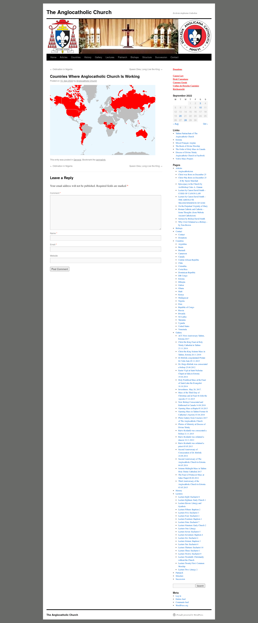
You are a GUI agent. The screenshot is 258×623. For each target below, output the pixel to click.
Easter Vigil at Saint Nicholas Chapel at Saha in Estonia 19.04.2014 (190, 373)
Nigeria (181, 300)
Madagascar (183, 297)
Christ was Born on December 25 (192, 174)
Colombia (182, 266)
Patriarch (122, 57)
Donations (177, 69)
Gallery (98, 57)
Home (53, 57)
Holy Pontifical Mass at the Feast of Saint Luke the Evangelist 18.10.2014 (192, 383)
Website (54, 255)
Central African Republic (188, 259)
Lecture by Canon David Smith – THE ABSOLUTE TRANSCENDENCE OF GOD (192, 199)
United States (183, 326)
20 (180, 115)
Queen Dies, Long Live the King (145, 69)
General (77, 159)
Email (53, 244)
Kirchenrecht (179, 89)
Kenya (181, 294)
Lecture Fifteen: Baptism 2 (189, 509)
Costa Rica (182, 269)
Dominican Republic (186, 272)
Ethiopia (181, 281)
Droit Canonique (180, 79)
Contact (174, 57)
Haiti (180, 291)
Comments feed (182, 602)
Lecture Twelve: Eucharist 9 (189, 553)
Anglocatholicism (185, 171)
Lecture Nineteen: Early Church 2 (192, 525)
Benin (180, 247)
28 (185, 120)
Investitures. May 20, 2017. (189, 389)
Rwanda (181, 313)
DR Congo (182, 275)
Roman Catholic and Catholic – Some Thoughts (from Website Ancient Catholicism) (191, 212)
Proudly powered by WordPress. (190, 614)
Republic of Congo (186, 307)
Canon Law (178, 75)
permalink (100, 159)
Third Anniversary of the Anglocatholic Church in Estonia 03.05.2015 (191, 484)
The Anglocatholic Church (79, 12)
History (87, 57)
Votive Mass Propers (184, 158)
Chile (180, 262)
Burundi (181, 250)
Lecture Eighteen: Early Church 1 (192, 500)
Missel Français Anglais (186, 142)
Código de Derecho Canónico (186, 85)
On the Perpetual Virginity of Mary (193, 206)
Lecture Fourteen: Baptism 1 (190, 518)
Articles (64, 57)
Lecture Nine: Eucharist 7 (188, 522)
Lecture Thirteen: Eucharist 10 (190, 547)
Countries (76, 57)
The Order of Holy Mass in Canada (190, 149)
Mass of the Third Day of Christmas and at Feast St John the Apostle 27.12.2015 (192, 395)
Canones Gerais (180, 82)
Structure (147, 57)
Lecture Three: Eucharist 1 (189, 550)
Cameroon (182, 253)
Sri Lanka (182, 316)
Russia (181, 310)
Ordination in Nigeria (61, 69)
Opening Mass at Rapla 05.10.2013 (193, 408)
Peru (180, 304)
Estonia (179, 139)
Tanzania (182, 319)
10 (200, 107)
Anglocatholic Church (86, 80)
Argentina (182, 243)
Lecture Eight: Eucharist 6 (189, 496)
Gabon (181, 285)
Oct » (205, 123)
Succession (161, 57)
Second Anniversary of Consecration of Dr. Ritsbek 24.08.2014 (189, 452)
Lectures (110, 57)
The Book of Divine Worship (188, 146)
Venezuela (182, 329)
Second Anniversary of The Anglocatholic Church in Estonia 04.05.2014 (191, 462)
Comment (55, 192)
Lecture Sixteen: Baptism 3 (189, 541)
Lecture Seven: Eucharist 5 (189, 531)
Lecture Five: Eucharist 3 (188, 512)
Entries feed (181, 599)
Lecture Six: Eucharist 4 (188, 537)
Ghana (181, 288)
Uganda (181, 323)
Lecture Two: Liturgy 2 (187, 569)
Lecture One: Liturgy (187, 528)
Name (53, 233)
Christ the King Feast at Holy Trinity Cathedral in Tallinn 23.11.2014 (190, 345)
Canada (181, 256)
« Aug (175, 123)
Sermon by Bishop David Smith (191, 218)
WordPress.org (182, 605)
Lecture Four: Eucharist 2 (188, 515)
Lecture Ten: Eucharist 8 (188, 544)
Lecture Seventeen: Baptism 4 (190, 534)
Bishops (135, 57)
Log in (178, 595)
